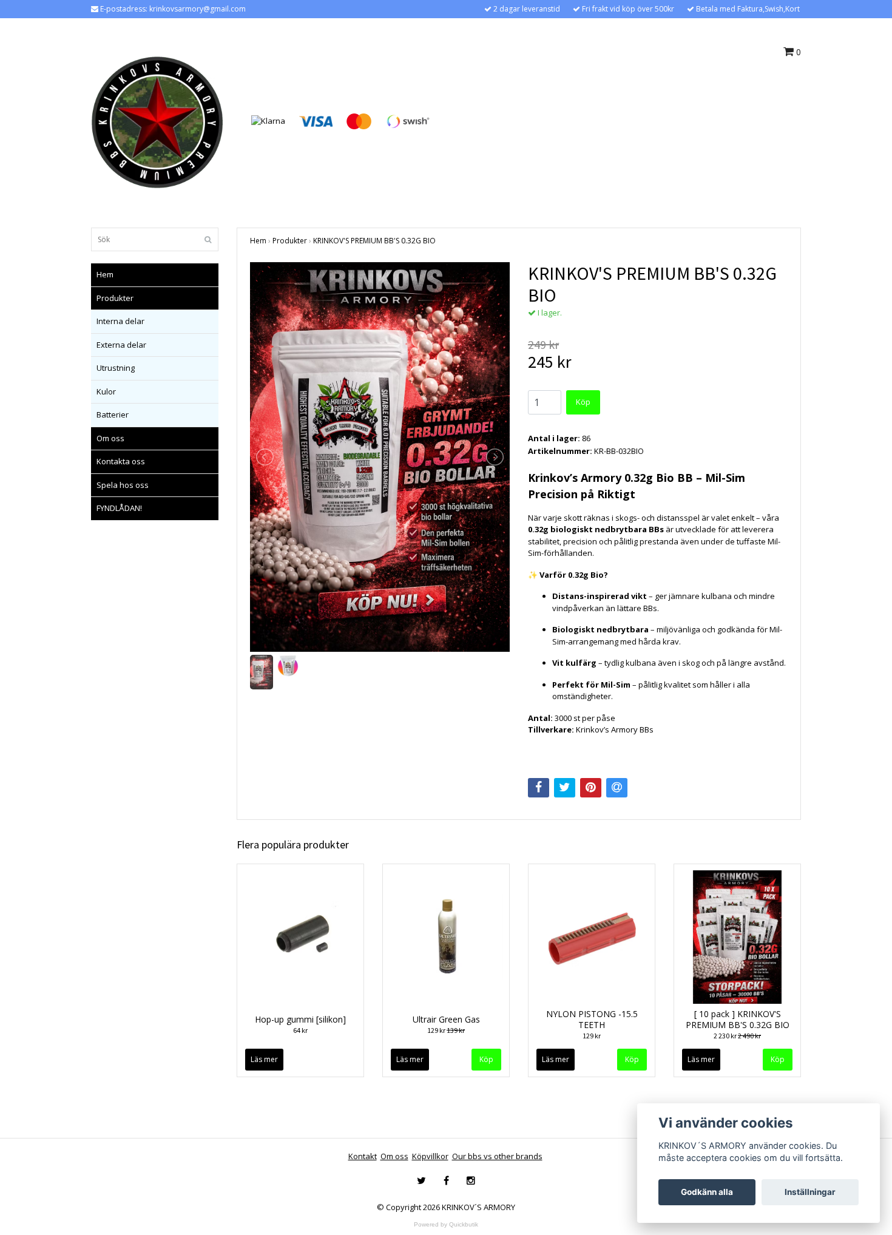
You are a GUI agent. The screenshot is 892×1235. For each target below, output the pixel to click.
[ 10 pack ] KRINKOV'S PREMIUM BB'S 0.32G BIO (737, 1019)
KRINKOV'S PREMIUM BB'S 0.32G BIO (374, 240)
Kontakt (362, 1156)
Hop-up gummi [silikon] (300, 1019)
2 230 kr (737, 1035)
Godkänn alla (707, 1192)
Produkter (114, 298)
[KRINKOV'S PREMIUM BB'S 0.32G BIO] (380, 457)
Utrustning (115, 367)
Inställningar (810, 1192)
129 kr (446, 1030)
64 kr (300, 1030)
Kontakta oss (120, 461)
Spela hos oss (122, 484)
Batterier (112, 414)
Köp (583, 401)
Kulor (106, 391)
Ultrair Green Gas (446, 1019)
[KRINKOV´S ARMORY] (157, 120)
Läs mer (264, 1059)
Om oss (110, 438)
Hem (104, 274)
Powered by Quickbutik (446, 1224)
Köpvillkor (430, 1156)
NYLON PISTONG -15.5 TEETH (592, 1019)
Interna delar (120, 321)
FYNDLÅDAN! (119, 507)
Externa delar (121, 344)
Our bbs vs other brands (497, 1156)
